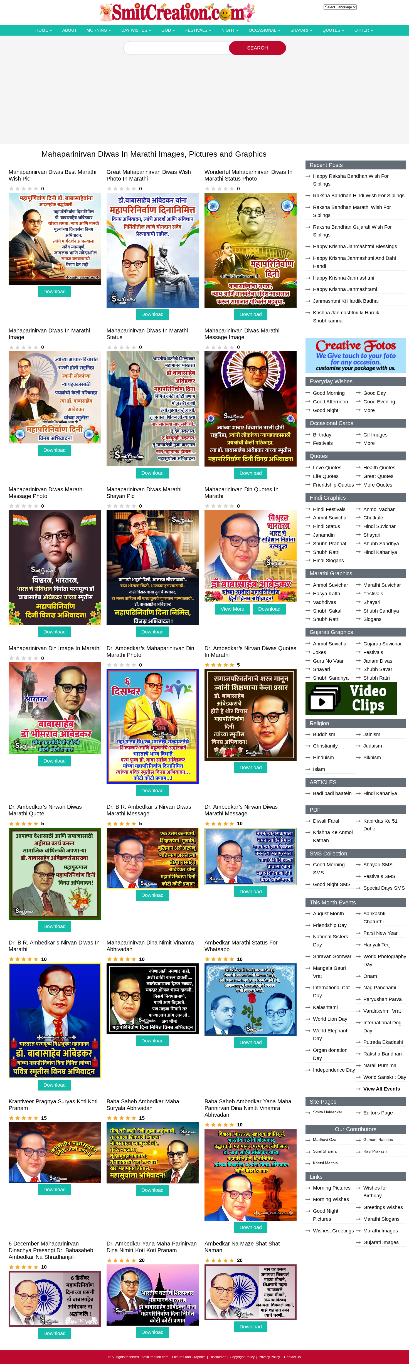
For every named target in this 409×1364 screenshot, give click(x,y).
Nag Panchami (379, 987)
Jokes (319, 652)
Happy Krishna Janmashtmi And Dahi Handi (354, 262)
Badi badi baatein (332, 793)
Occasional (262, 30)
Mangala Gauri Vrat (329, 972)
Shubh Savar (377, 669)
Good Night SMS (332, 884)
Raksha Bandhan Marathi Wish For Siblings (352, 211)
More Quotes (377, 485)
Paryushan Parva (382, 999)
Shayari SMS (378, 864)
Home (41, 30)
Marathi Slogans (381, 1219)
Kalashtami (325, 1007)
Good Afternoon (330, 401)
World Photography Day (384, 960)
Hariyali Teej (377, 945)
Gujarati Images (381, 1242)
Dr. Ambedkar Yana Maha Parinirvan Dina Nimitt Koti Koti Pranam (152, 1246)
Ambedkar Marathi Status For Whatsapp (241, 945)
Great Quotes (378, 476)
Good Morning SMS (329, 868)
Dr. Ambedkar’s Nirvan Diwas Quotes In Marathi (250, 651)
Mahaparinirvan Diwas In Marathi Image (49, 333)
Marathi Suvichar (382, 585)
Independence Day (334, 1070)
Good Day (374, 393)
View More (232, 609)
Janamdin (324, 535)
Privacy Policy (269, 1357)
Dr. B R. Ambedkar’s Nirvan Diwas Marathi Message (149, 810)
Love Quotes (327, 467)
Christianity (325, 746)
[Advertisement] (204, 96)
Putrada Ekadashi (383, 1042)
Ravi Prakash (375, 1151)
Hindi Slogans (328, 560)
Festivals (196, 30)
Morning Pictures (332, 1188)
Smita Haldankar (327, 1112)
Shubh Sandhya (381, 543)
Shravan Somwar (332, 956)
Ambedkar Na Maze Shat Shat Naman (242, 1246)
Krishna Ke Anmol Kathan (333, 836)
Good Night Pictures (325, 1215)
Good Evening (379, 401)
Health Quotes (379, 467)
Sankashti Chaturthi (374, 917)
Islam (319, 769)
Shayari (299, 30)
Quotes (331, 30)
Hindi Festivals (329, 509)
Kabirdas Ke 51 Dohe (380, 825)
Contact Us (292, 1357)
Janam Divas (377, 661)
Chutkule (373, 518)
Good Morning (329, 393)
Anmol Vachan (379, 509)
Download (54, 291)
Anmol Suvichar (330, 518)
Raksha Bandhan (382, 1054)
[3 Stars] (23, 188)
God (166, 30)
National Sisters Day (330, 941)
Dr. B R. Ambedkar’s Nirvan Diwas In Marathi (54, 945)
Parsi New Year (380, 933)
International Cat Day (331, 991)
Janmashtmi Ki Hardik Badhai (346, 301)
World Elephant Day (330, 1035)
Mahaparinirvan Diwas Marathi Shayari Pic (144, 492)
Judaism (372, 746)
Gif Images (375, 435)
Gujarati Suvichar (382, 644)
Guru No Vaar (328, 661)
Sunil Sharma (325, 1151)
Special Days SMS (384, 888)
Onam (370, 976)
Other (361, 30)
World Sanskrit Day (384, 1077)
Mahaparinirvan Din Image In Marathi (54, 648)
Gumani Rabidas (378, 1139)
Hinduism (323, 757)
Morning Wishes (331, 1199)
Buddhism (324, 734)
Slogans (372, 619)
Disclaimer (218, 1357)
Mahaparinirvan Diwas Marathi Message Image (241, 333)
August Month (328, 913)
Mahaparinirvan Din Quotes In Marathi (241, 492)
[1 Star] (11, 188)
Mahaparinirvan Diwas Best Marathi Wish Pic (52, 175)
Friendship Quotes (333, 485)
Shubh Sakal (327, 611)
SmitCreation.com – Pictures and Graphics (173, 1357)
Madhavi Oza (324, 1139)
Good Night (325, 410)
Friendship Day (330, 925)
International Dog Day (382, 1027)
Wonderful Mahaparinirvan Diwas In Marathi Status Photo (248, 175)
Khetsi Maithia (325, 1163)
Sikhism (372, 757)
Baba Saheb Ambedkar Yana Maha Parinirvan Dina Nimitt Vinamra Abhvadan (247, 1108)
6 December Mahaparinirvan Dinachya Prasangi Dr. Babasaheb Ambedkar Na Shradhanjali (51, 1250)
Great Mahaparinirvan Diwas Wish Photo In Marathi (149, 175)
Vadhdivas (324, 602)
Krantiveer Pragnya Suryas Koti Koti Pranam (53, 1104)
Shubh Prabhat (329, 543)
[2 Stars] (17, 188)
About (69, 30)
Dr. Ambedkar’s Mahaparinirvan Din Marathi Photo (150, 651)
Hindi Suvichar (379, 526)
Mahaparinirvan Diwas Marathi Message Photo (46, 492)
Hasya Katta (326, 593)
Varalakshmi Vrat (382, 1011)
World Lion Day (330, 1019)
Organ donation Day (330, 1054)
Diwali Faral (326, 821)
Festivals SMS (379, 876)
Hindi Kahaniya (380, 552)
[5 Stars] (36, 188)
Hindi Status (326, 526)
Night (228, 30)
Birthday (322, 435)
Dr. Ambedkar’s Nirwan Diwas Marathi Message (241, 810)
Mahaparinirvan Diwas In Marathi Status (147, 333)
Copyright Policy (242, 1357)
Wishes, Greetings (333, 1231)
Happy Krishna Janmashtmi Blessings (355, 246)
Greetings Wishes (383, 1207)
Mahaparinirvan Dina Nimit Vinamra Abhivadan (150, 945)
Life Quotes (326, 476)
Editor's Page (378, 1113)
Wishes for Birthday (375, 1192)
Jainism (371, 734)
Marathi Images (380, 1231)
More (369, 410)
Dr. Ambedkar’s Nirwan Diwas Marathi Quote (45, 810)
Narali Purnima (379, 1065)
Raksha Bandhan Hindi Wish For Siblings (359, 195)
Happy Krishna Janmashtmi (343, 278)
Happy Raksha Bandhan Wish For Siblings (351, 180)
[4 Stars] (30, 188)
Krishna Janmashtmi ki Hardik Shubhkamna (346, 317)
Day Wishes (134, 30)
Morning (97, 30)
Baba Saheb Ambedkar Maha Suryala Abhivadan (143, 1104)
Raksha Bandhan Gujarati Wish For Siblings (352, 231)
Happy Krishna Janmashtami (345, 289)
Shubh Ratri (326, 552)
